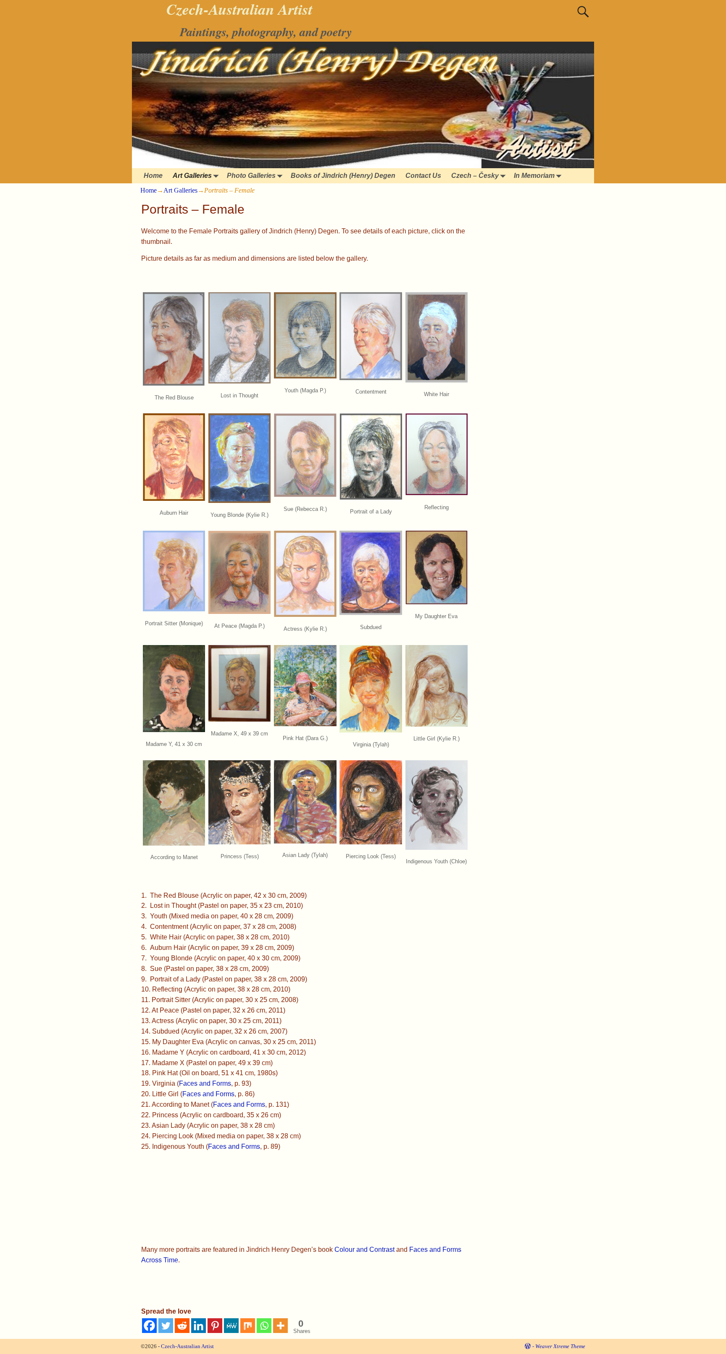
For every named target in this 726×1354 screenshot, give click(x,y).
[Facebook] (149, 1325)
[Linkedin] (198, 1325)
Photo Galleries (251, 175)
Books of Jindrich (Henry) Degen (343, 175)
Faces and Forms (205, 1083)
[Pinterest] (215, 1325)
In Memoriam (534, 175)
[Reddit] (182, 1325)
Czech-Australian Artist (187, 1346)
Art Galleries (192, 175)
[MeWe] (231, 1325)
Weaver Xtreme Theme (560, 1346)
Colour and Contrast (364, 1249)
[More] (280, 1325)
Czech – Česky (475, 175)
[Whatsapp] (264, 1325)
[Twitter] (165, 1325)
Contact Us (423, 175)
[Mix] (247, 1325)
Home (153, 175)
